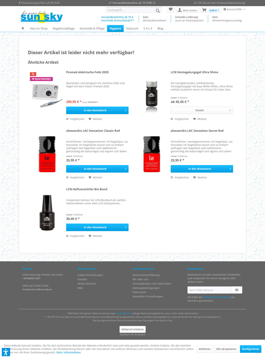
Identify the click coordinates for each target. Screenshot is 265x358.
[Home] (23, 28)
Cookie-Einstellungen (90, 275)
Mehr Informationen (68, 352)
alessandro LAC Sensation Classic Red (93, 131)
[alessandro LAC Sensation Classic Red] (47, 154)
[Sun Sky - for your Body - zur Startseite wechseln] (42, 17)
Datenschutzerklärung (146, 275)
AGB (80, 288)
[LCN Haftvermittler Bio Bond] (47, 212)
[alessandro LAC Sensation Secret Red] (151, 154)
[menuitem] (134, 10)
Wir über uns (140, 279)
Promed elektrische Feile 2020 (87, 72)
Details (199, 110)
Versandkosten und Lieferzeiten (151, 283)
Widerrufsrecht (87, 283)
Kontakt (82, 279)
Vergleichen (76, 119)
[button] (6, 352)
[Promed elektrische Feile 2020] (47, 95)
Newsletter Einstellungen (147, 296)
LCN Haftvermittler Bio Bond (86, 189)
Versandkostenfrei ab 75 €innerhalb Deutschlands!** (117, 18)
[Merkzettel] (171, 10)
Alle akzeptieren (226, 349)
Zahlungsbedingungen (146, 288)
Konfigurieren (250, 349)
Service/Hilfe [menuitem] (234, 9)
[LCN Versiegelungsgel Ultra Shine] (151, 95)
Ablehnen (205, 349)
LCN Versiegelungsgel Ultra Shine (194, 72)
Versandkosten (123, 313)
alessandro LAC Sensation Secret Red (197, 131)
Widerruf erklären (133, 329)
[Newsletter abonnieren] (236, 290)
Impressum (139, 292)
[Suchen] (158, 10)
